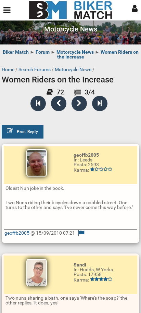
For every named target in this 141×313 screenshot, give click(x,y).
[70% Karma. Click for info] (101, 279)
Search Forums (34, 69)
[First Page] (38, 103)
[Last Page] (99, 103)
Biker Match (16, 52)
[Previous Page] (58, 103)
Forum (43, 52)
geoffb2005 (16, 233)
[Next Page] (79, 103)
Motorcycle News (75, 52)
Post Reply (27, 131)
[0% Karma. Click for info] (101, 169)
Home (8, 69)
